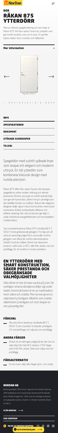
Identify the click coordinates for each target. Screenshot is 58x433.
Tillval (7, 145)
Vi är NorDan (9, 410)
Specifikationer (13, 124)
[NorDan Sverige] (13, 3)
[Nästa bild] (51, 76)
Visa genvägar (10, 418)
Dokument (9, 131)
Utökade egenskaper (16, 138)
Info (6, 117)
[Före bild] (6, 76)
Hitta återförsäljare (26, 430)
